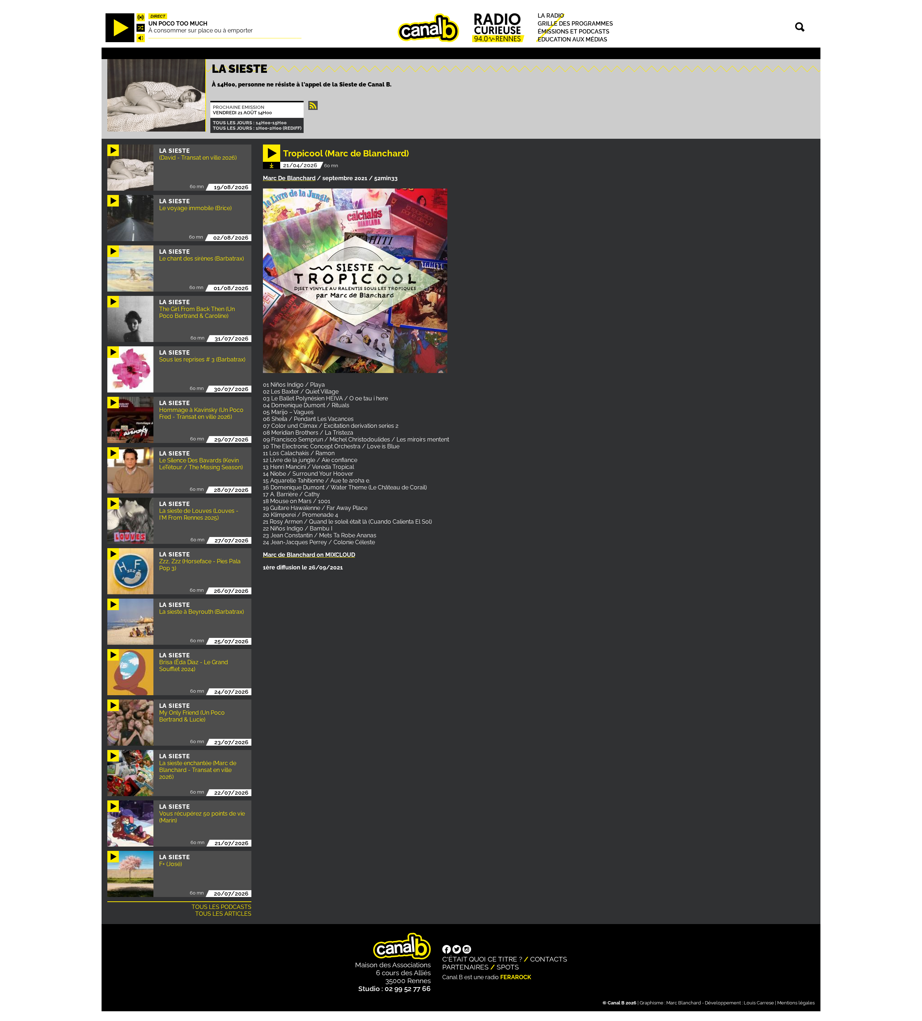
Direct (158, 16)
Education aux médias (572, 39)
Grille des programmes (575, 23)
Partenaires (465, 967)
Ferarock (515, 977)
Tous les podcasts (221, 907)
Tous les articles (223, 913)
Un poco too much (177, 23)
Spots (508, 967)
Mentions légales (796, 1003)
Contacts (548, 959)
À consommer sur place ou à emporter (200, 30)
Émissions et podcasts (573, 31)
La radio (551, 15)
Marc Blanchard (683, 1003)
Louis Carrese (759, 1003)
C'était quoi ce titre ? (482, 959)
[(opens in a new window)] (446, 950)
